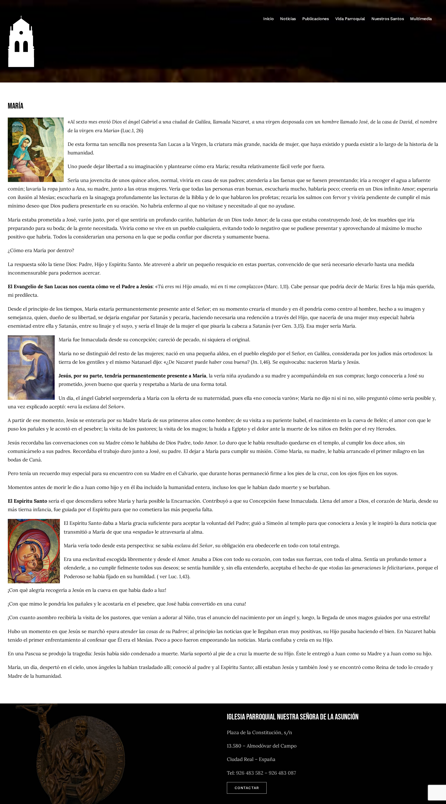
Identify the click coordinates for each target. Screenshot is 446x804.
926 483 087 (282, 773)
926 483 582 (249, 773)
